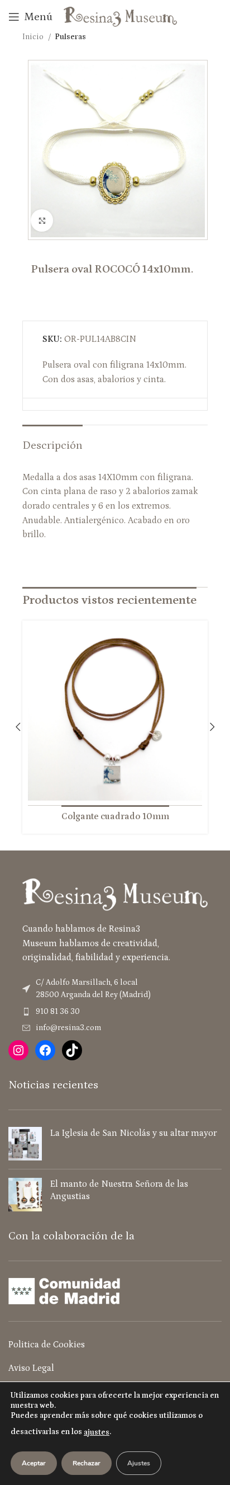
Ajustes (138, 1463)
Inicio (33, 36)
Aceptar (34, 1463)
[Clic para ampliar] (42, 220)
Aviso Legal (31, 1368)
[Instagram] (18, 1050)
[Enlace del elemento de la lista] (115, 1011)
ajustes (96, 1432)
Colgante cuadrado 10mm (115, 816)
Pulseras (70, 36)
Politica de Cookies (46, 1345)
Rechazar (86, 1463)
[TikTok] (72, 1050)
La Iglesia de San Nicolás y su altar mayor (133, 1133)
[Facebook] (45, 1050)
